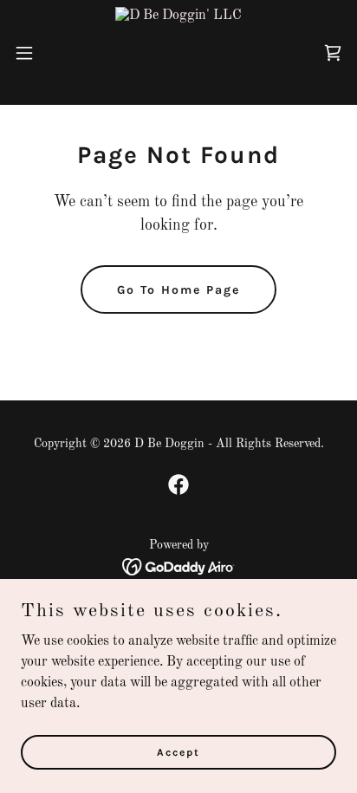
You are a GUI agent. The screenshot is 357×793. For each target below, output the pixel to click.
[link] (178, 52)
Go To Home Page (178, 290)
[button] (32, 53)
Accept (178, 751)
